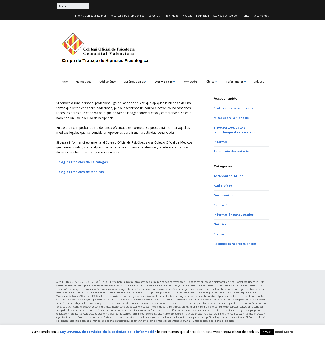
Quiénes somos (134, 82)
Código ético (107, 82)
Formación (202, 15)
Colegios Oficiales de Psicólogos (82, 162)
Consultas (154, 15)
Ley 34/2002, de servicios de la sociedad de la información (108, 331)
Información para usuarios (90, 15)
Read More (284, 331)
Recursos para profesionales (127, 15)
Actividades (164, 82)
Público (209, 82)
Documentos (261, 15)
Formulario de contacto (231, 151)
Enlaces (259, 82)
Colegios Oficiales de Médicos (80, 172)
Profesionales (234, 82)
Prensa (245, 15)
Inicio (64, 82)
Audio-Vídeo (171, 15)
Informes (221, 142)
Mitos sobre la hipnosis (231, 118)
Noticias (187, 15)
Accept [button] (267, 332)
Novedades (84, 82)
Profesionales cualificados (233, 108)
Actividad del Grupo (225, 15)
